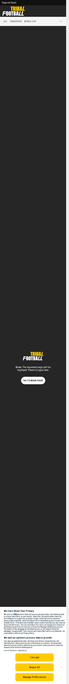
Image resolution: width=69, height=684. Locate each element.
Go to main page (33, 380)
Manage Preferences (34, 677)
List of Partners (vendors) (15, 650)
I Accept (34, 657)
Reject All (34, 667)
